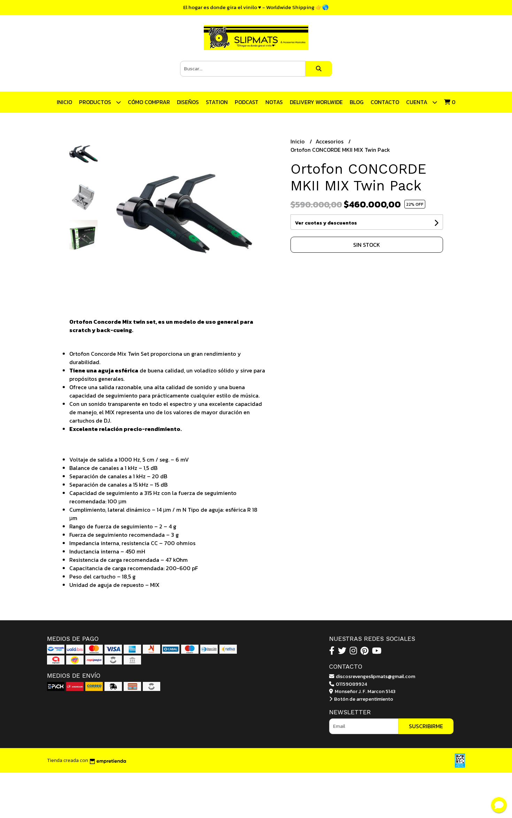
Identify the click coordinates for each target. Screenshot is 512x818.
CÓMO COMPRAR (149, 102)
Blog (357, 102)
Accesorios (330, 141)
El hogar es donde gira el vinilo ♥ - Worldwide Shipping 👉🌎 (256, 7)
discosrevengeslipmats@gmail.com (375, 676)
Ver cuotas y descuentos (326, 223)
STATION (217, 102)
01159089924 (351, 684)
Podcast (246, 102)
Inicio (64, 102)
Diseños (188, 102)
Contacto (385, 102)
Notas (274, 102)
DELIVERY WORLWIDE (316, 102)
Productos (96, 102)
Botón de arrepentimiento (363, 699)
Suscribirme (426, 726)
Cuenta (417, 102)
